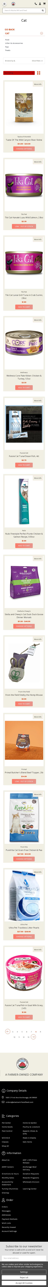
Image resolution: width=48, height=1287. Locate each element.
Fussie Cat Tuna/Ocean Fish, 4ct (24, 456)
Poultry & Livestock (31, 1127)
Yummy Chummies (10, 1189)
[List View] (43, 73)
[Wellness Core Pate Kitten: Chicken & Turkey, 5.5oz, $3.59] (24, 343)
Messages (6, 1211)
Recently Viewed (9, 1227)
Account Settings (9, 1231)
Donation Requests (31, 1174)
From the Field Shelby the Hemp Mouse (24, 695)
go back (10, 29)
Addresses (6, 1215)
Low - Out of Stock (24, 226)
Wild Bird (6, 1138)
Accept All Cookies (24, 1283)
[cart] (44, 4)
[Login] (41, 4)
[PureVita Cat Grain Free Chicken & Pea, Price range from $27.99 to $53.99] (24, 817)
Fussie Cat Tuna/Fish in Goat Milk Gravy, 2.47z (24, 1007)
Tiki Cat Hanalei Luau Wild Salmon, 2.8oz (24, 217)
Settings (24, 1272)
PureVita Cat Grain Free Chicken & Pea (24, 850)
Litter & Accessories (14, 43)
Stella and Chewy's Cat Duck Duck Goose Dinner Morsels (24, 616)
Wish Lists (6, 1223)
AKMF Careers (8, 1167)
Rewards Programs (31, 1178)
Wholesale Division (31, 1182)
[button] (24, 61)
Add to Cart (24, 307)
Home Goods (7, 1127)
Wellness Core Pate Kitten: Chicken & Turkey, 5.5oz (24, 377)
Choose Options (25, 148)
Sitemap (5, 1193)
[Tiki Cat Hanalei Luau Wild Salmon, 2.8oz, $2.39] (24, 185)
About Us (5, 1160)
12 (23, 1037)
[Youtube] (13, 1108)
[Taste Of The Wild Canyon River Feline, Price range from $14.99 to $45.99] (24, 107)
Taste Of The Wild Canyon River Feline (24, 140)
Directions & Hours (10, 1174)
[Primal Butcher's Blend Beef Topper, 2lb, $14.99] (24, 740)
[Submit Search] (43, 10)
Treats (7, 50)
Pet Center (6, 1123)
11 (19, 1037)
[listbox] (19, 73)
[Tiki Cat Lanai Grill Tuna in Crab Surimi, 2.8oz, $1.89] (24, 262)
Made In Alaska (29, 1138)
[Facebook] (3, 1108)
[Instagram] (8, 1108)
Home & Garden (30, 1123)
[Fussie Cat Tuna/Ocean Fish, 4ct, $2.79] (24, 424)
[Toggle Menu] (4, 4)
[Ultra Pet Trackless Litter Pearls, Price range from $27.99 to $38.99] (24, 895)
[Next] (33, 1036)
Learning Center (30, 1189)
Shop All (5, 1146)
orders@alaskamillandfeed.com (19, 1102)
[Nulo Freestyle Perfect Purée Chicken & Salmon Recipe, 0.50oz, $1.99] (24, 501)
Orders (5, 1207)
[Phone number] (37, 4)
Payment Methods (9, 1219)
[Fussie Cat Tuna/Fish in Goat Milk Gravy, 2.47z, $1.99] (24, 973)
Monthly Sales (8, 1178)
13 (28, 1037)
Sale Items (27, 1142)
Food (7, 40)
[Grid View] (38, 72)
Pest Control (7, 1131)
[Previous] (7, 1031)
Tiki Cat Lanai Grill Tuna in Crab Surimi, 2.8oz (24, 296)
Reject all (24, 1277)
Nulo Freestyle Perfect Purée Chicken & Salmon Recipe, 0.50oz (24, 535)
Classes (5, 1142)
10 (14, 1037)
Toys (7, 47)
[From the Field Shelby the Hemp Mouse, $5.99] (24, 662)
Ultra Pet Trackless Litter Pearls (24, 927)
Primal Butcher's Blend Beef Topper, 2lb (24, 772)
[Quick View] (40, 84)
